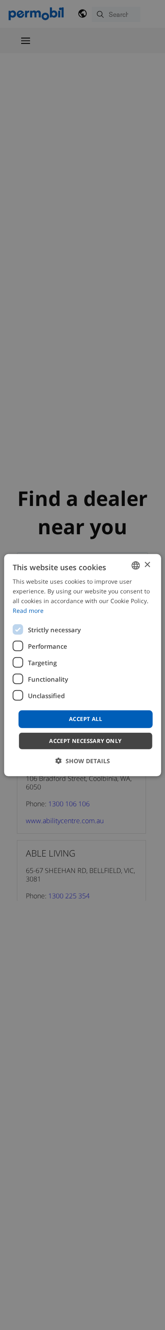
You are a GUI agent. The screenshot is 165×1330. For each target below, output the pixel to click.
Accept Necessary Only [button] (85, 741)
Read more (28, 611)
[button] (82, 761)
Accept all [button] (85, 719)
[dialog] (82, 665)
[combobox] (135, 565)
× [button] (147, 565)
